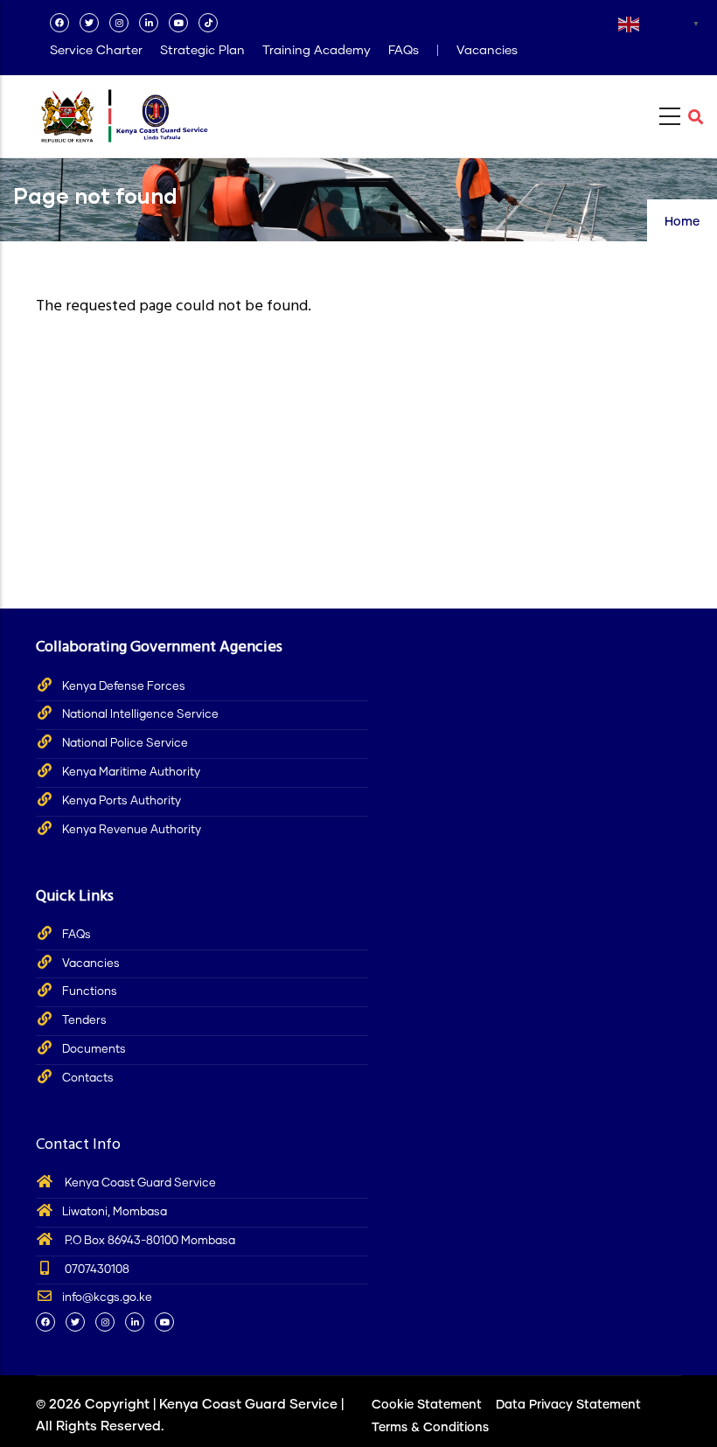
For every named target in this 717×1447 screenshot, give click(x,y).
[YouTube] (178, 22)
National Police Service (125, 743)
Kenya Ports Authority (121, 801)
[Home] (123, 111)
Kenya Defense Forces (123, 686)
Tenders (84, 1020)
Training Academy (316, 51)
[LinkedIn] (148, 22)
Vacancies (487, 51)
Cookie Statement (427, 1405)
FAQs (403, 51)
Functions (89, 992)
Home (682, 222)
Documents (94, 1049)
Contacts (88, 1078)
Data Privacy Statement (568, 1405)
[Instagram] (119, 22)
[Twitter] (89, 22)
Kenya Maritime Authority (131, 772)
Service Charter (96, 51)
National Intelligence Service (140, 714)
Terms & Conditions (430, 1428)
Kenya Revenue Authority (131, 830)
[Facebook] (59, 22)
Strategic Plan (202, 51)
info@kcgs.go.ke (107, 1298)
